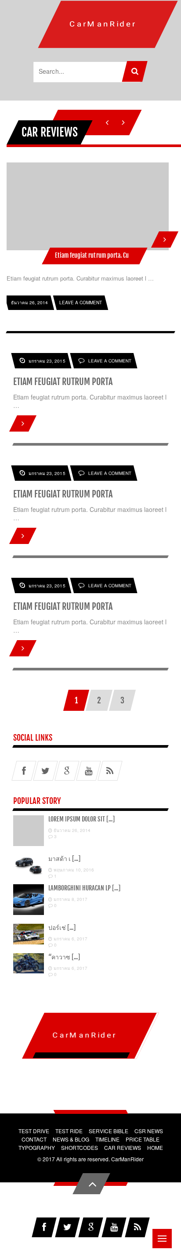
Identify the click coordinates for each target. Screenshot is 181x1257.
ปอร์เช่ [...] (62, 927)
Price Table (142, 1139)
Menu (162, 1238)
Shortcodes (79, 1147)
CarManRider (127, 1159)
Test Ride (69, 1131)
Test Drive (33, 1131)
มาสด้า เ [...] (64, 858)
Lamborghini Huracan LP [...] (84, 888)
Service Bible (108, 1131)
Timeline (107, 1139)
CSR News (148, 1131)
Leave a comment (109, 361)
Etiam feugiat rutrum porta (62, 381)
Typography (36, 1147)
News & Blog (71, 1139)
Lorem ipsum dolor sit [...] (81, 819)
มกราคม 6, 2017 (69, 939)
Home (155, 1147)
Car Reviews (122, 1147)
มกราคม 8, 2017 (69, 899)
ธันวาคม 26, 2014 (71, 830)
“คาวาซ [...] (64, 957)
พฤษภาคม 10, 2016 (73, 870)
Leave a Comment (80, 303)
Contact (34, 1139)
